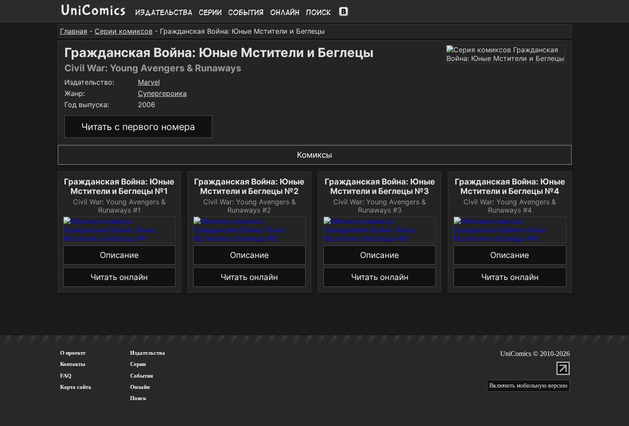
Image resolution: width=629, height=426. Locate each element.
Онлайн (285, 12)
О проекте (73, 353)
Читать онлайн (119, 277)
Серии (210, 12)
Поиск (318, 12)
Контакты (72, 364)
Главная (73, 31)
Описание (119, 255)
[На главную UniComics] (93, 16)
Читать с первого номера (138, 126)
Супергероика (162, 93)
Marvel (149, 82)
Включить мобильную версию (528, 385)
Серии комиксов (124, 31)
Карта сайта (75, 387)
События (246, 12)
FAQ (65, 375)
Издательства (163, 12)
